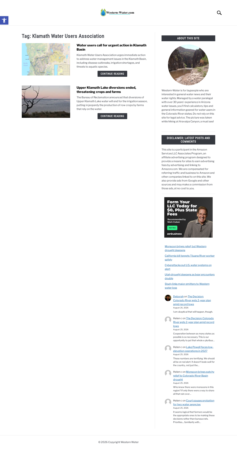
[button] (4, 20)
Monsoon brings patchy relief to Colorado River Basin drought (193, 375)
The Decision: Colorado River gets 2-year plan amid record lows (192, 300)
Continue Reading (112, 73)
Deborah (178, 296)
